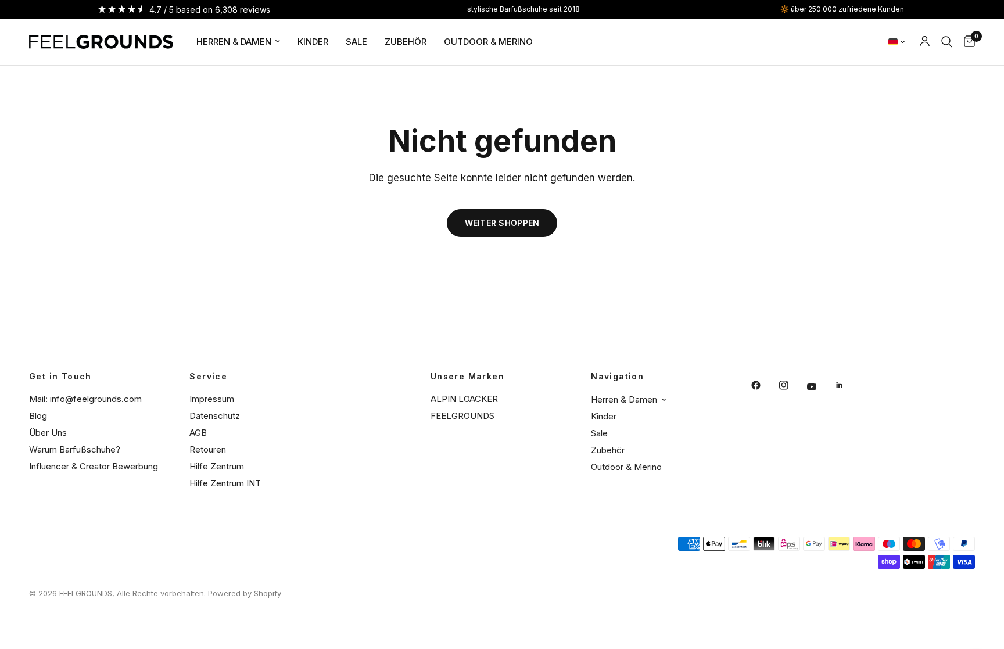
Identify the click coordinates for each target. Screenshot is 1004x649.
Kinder (312, 41)
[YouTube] (820, 387)
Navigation (617, 376)
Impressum (211, 398)
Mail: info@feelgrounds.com (85, 398)
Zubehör (405, 41)
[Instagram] (792, 385)
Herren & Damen (233, 41)
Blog (38, 415)
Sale (356, 41)
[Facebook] (764, 385)
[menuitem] (238, 42)
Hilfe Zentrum (216, 466)
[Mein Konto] (924, 42)
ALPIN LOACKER (464, 398)
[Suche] (946, 42)
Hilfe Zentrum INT (225, 483)
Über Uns (48, 432)
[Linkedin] (847, 385)
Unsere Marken (467, 376)
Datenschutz (214, 415)
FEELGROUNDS (462, 415)
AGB (198, 432)
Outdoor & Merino (488, 41)
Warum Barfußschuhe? (74, 449)
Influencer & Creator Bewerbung (93, 466)
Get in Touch (60, 376)
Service (208, 376)
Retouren (207, 449)
